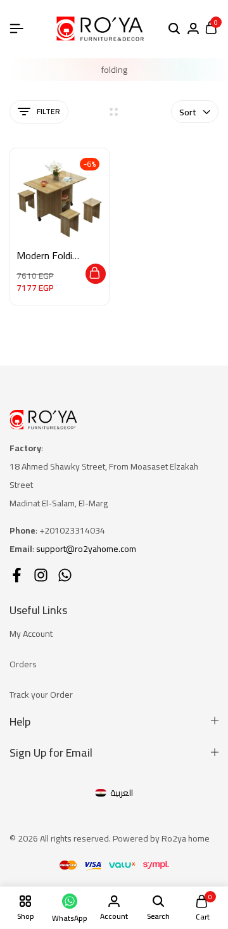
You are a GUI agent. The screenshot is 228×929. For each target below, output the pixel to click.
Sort (187, 112)
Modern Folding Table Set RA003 (49, 256)
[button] (96, 274)
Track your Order (41, 694)
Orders (23, 664)
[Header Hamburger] (16, 28)
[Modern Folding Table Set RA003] (59, 197)
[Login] (193, 29)
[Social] (17, 575)
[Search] (174, 29)
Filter (48, 111)
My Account (31, 633)
